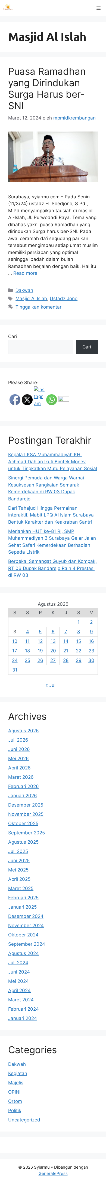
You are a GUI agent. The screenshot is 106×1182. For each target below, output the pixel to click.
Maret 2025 (20, 888)
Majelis (15, 1082)
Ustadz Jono (63, 298)
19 (40, 650)
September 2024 (26, 944)
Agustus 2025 (23, 842)
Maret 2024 (21, 999)
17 (14, 650)
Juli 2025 (18, 851)
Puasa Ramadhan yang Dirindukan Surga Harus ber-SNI (47, 88)
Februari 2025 (23, 897)
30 (91, 660)
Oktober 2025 (23, 823)
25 (27, 660)
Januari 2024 (22, 1018)
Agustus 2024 (23, 953)
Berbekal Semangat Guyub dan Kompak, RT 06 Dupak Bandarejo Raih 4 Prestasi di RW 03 (52, 568)
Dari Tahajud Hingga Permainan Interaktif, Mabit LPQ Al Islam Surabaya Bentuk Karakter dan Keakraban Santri (51, 515)
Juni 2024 (19, 972)
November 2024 (26, 925)
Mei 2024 (18, 981)
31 (14, 670)
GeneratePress (53, 1173)
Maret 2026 (21, 777)
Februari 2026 (23, 786)
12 (40, 641)
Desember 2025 (25, 805)
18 (27, 650)
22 (78, 650)
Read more (25, 273)
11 (27, 641)
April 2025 (19, 879)
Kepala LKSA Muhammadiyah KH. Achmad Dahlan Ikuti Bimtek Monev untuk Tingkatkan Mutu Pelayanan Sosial (52, 461)
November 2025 (25, 814)
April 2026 (19, 768)
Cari (12, 336)
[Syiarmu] (8, 8)
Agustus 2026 (23, 730)
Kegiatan (17, 1073)
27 (53, 660)
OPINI (14, 1092)
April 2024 (19, 990)
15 (78, 641)
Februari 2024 (23, 1009)
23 (91, 650)
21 (65, 650)
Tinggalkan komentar (38, 307)
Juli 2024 (18, 962)
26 (40, 660)
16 (91, 641)
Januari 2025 (22, 907)
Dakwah (24, 290)
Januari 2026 (22, 795)
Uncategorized (24, 1120)
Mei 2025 (18, 870)
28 (65, 660)
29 (79, 660)
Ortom (15, 1101)
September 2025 (26, 832)
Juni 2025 (19, 860)
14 (65, 641)
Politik (14, 1110)
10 (14, 641)
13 (53, 641)
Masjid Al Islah (31, 298)
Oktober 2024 (23, 935)
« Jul (50, 685)
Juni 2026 (19, 749)
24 (15, 660)
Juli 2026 (18, 740)
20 (53, 650)
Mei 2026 (18, 758)
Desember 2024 (25, 916)
